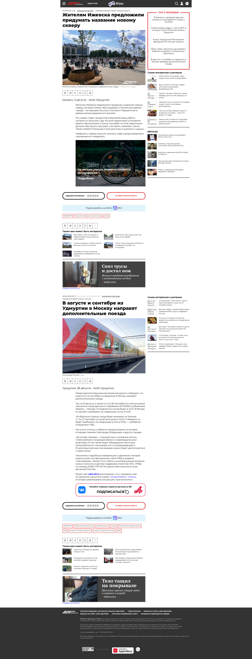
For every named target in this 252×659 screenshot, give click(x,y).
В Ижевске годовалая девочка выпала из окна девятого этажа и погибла (169, 19)
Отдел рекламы (134, 611)
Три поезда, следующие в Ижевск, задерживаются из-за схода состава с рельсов (129, 560)
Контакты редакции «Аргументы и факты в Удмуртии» (102, 611)
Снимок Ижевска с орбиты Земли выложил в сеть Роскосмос (87, 244)
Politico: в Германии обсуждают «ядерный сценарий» (171, 170)
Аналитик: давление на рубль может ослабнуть (173, 153)
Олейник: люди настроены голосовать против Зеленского (171, 145)
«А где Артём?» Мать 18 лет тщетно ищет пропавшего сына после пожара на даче (173, 303)
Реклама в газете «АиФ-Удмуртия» (158, 611)
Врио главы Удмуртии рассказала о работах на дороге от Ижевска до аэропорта (168, 51)
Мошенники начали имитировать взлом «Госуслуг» (172, 136)
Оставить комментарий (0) (126, 196)
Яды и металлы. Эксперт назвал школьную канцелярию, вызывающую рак (172, 87)
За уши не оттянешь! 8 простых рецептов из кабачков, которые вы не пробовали (174, 320)
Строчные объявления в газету (125, 614)
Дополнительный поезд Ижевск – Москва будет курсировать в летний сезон (129, 552)
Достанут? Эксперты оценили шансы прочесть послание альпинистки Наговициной (174, 329)
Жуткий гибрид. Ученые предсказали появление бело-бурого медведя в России (174, 311)
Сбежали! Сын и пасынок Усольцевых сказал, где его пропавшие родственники (174, 104)
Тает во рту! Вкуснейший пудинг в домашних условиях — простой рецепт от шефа (173, 113)
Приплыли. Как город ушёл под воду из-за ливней (128, 236)
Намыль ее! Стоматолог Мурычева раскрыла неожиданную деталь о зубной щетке (173, 121)
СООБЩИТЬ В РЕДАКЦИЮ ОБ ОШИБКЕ (155, 614)
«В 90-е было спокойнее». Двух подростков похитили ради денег (173, 77)
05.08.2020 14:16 (68, 11)
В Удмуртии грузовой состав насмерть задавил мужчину (85, 559)
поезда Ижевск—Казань (123, 477)
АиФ (133, 87)
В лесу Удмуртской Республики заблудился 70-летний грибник (168, 40)
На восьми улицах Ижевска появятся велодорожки (104, 171)
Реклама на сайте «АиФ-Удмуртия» (94, 614)
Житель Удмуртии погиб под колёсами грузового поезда (86, 567)
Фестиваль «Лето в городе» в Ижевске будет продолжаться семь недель (86, 237)
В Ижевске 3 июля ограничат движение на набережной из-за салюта (87, 254)
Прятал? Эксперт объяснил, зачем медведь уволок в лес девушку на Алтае (173, 95)
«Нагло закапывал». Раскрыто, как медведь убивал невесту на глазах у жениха (173, 346)
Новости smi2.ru (71, 288)
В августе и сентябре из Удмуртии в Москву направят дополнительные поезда (168, 61)
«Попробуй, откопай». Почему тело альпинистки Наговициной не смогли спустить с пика (173, 337)
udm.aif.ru (93, 474)
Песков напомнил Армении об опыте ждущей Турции (173, 162)
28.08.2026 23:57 (69, 296)
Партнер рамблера (103, 649)
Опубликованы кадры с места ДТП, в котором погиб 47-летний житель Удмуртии (168, 30)
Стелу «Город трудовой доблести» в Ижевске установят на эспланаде (129, 245)
